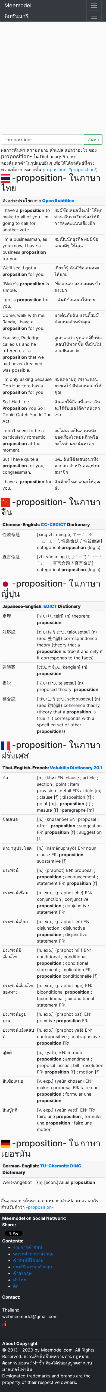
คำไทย (19, 1279)
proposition (54, 169)
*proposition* (82, 169)
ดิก (15, 1286)
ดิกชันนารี (16, 16)
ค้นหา (93, 139)
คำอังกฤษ (22, 1273)
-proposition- (40, 1207)
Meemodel (18, 5)
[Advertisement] (53, 77)
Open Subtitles (58, 200)
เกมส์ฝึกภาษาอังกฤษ (32, 1266)
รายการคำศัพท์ (27, 1247)
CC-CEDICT (53, 524)
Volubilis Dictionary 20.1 (76, 767)
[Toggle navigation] (94, 5)
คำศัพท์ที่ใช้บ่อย (28, 1260)
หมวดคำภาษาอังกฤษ (33, 1253)
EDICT (50, 606)
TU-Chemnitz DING (60, 1166)
